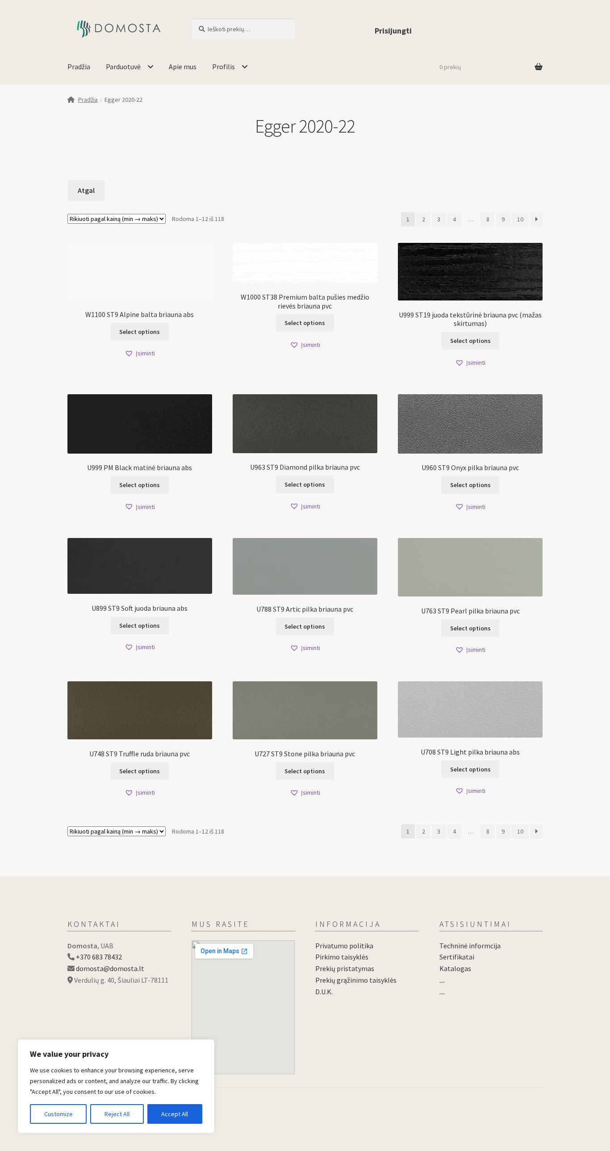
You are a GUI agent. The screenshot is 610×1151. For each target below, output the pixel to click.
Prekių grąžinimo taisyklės (356, 980)
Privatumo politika (344, 945)
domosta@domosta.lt (110, 968)
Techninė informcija (470, 945)
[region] (116, 1086)
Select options (139, 332)
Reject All (117, 1114)
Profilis (223, 66)
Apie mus (182, 66)
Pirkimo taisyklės (341, 956)
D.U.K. (324, 991)
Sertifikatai (456, 956)
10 (520, 219)
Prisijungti (393, 30)
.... (442, 980)
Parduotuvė (123, 66)
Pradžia (78, 66)
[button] (140, 353)
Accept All (174, 1114)
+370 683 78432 (99, 956)
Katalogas (455, 968)
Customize (58, 1114)
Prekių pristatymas (344, 968)
